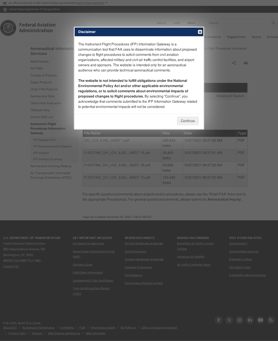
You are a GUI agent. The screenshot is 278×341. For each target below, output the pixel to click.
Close (200, 32)
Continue (188, 121)
